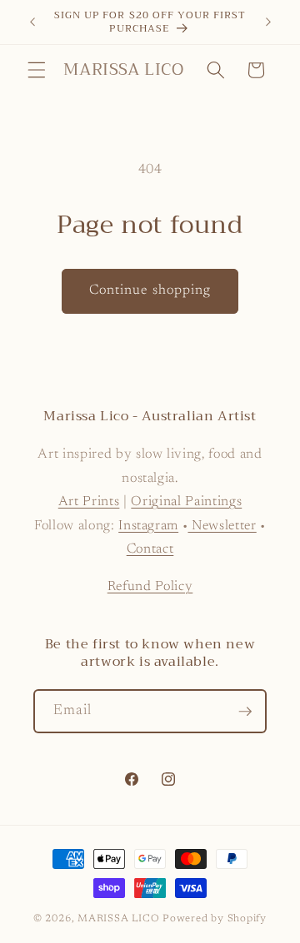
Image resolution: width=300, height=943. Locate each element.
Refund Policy (150, 586)
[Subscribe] (245, 711)
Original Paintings (186, 502)
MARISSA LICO (118, 919)
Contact (150, 549)
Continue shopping (150, 290)
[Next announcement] (268, 22)
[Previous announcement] (32, 22)
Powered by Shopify (214, 919)
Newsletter (222, 526)
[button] (37, 70)
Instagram (148, 526)
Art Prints (89, 502)
